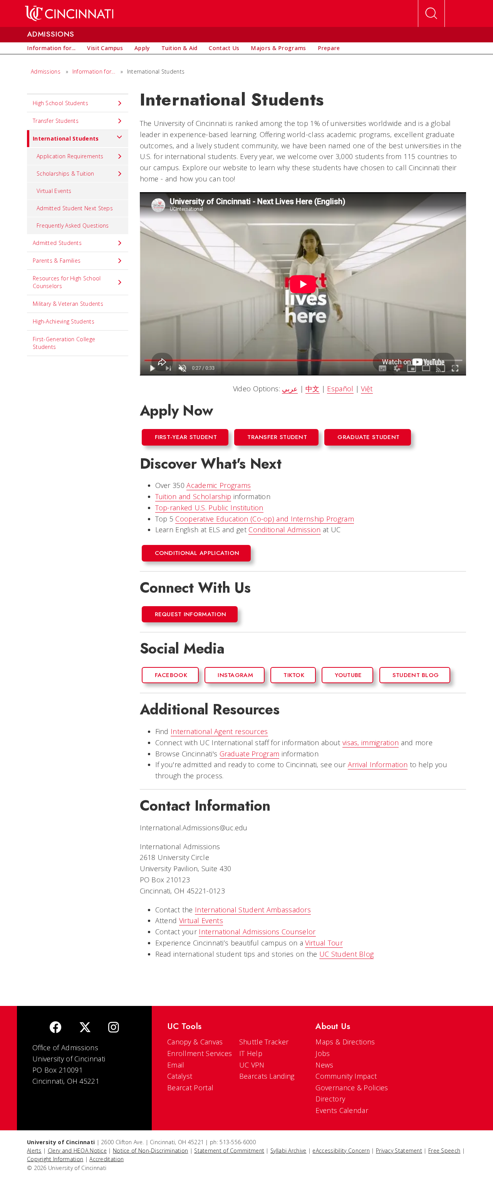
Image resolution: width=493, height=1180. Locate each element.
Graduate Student (368, 437)
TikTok (293, 675)
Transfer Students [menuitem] (56, 120)
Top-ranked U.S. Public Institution (209, 507)
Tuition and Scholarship (193, 496)
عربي (290, 388)
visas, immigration (370, 742)
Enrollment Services (199, 1053)
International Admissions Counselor (257, 931)
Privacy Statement (399, 1150)
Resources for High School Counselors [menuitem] (67, 282)
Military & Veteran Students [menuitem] (68, 303)
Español (340, 388)
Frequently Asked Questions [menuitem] (73, 225)
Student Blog (415, 675)
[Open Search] (431, 13)
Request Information (190, 614)
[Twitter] (85, 1028)
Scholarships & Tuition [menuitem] (65, 173)
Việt (366, 388)
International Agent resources (219, 731)
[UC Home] (69, 13)
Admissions (45, 71)
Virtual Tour (324, 942)
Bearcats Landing (267, 1076)
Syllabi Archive (288, 1150)
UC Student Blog (346, 954)
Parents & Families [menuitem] (56, 260)
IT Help (250, 1053)
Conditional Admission (284, 529)
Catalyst (179, 1076)
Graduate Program (250, 753)
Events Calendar (341, 1110)
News (324, 1064)
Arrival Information (378, 764)
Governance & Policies (351, 1087)
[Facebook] (55, 1028)
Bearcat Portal (190, 1087)
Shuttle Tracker (264, 1041)
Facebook (171, 675)
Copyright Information (55, 1159)
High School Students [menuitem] (60, 103)
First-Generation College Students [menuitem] (64, 342)
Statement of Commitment (229, 1150)
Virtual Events (201, 920)
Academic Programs (218, 485)
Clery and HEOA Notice (77, 1150)
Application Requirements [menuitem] (70, 156)
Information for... (93, 71)
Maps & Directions (345, 1041)
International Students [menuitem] (66, 138)
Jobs (322, 1053)
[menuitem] (51, 48)
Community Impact (346, 1076)
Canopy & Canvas (195, 1041)
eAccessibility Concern (341, 1150)
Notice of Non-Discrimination (150, 1150)
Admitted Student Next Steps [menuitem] (75, 208)
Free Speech (444, 1150)
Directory (330, 1098)
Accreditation (106, 1159)
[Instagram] (113, 1028)
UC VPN (252, 1064)
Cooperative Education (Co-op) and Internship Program (264, 518)
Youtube (348, 675)
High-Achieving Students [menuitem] (63, 321)
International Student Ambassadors (253, 909)
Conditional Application (197, 553)
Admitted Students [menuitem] (57, 242)
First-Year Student (186, 437)
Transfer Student (277, 437)
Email (175, 1064)
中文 (312, 388)
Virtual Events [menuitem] (54, 190)
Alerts (34, 1150)
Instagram (235, 675)
